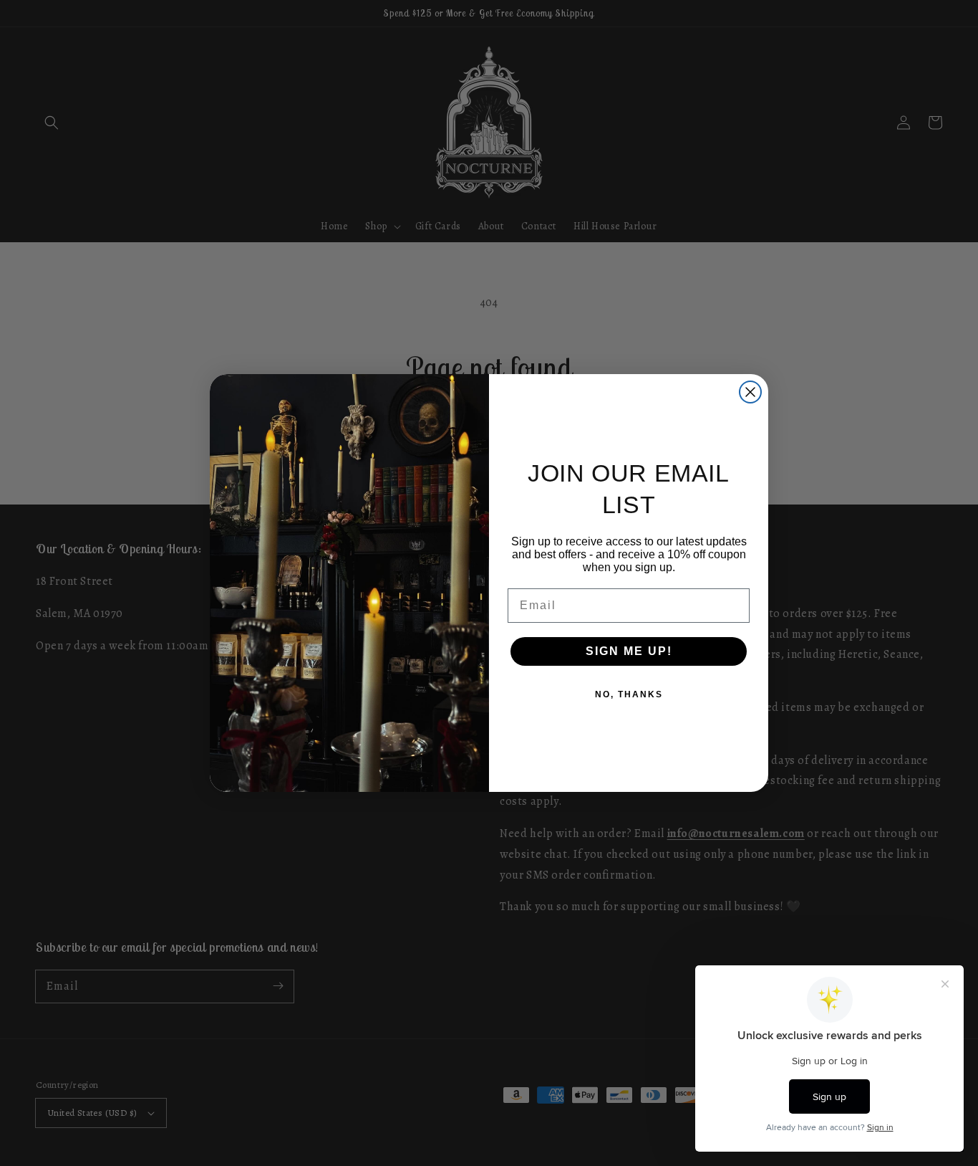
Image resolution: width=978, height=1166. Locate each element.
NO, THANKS (629, 694)
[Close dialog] (750, 392)
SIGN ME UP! (629, 651)
